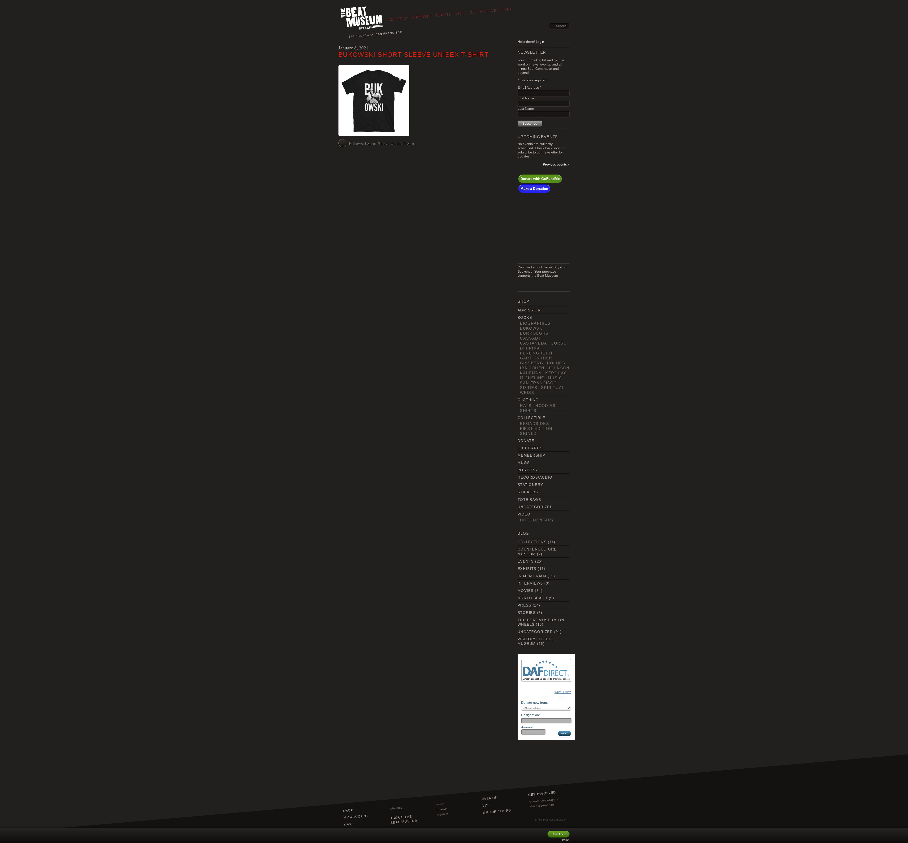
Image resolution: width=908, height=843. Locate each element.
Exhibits (527, 569)
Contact (442, 814)
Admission (529, 310)
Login (540, 42)
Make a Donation (534, 189)
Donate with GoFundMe (540, 179)
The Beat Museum (548, 819)
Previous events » (556, 164)
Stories (527, 613)
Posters (527, 470)
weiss (527, 392)
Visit (459, 13)
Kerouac (556, 373)
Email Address (529, 87)
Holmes (556, 363)
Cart (349, 824)
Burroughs (534, 333)
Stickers (528, 492)
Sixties (528, 387)
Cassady (530, 338)
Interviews (530, 583)
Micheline (532, 378)
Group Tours (497, 811)
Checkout (397, 808)
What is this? (562, 692)
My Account (356, 817)
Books (525, 317)
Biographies (535, 323)
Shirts (528, 410)
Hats (526, 405)
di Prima (530, 348)
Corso (559, 343)
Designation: (530, 715)
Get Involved (484, 11)
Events (443, 14)
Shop (508, 9)
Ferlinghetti (536, 353)
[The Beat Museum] (361, 19)
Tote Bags (529, 500)
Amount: (527, 727)
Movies (526, 591)
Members (422, 16)
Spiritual (552, 387)
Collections (532, 542)
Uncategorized (535, 507)
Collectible (531, 418)
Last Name (526, 108)
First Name (526, 98)
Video (524, 514)
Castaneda (533, 343)
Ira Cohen (532, 368)
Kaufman (531, 373)
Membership (531, 455)
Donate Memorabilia (544, 800)
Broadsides (534, 423)
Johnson (559, 368)
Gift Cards (530, 448)
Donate (526, 441)
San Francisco (538, 383)
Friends (442, 809)
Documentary (537, 520)
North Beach (532, 598)
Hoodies (545, 405)
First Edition (536, 428)
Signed (528, 433)
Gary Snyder (536, 358)
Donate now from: (534, 702)
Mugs (524, 463)
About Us (398, 18)
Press (524, 605)
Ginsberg (531, 363)
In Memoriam (532, 576)
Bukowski (532, 328)
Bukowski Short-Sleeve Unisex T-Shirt (413, 54)
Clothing (528, 400)
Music (555, 378)
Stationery (530, 485)
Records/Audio (535, 477)
